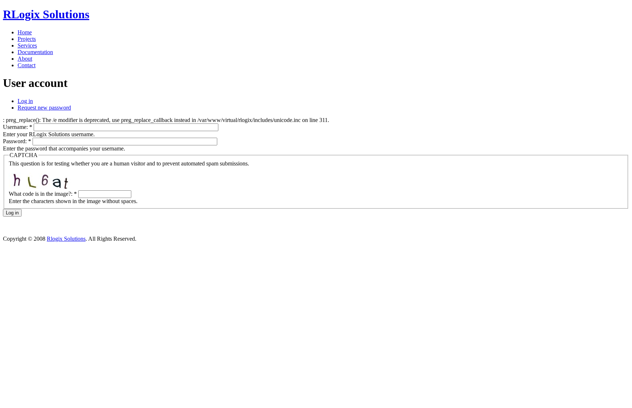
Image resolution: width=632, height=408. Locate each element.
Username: (17, 127)
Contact (26, 65)
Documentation (35, 52)
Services (27, 45)
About (25, 59)
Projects (27, 39)
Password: (17, 141)
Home (25, 32)
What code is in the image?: (43, 194)
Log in (25, 101)
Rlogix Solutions (66, 239)
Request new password (44, 107)
